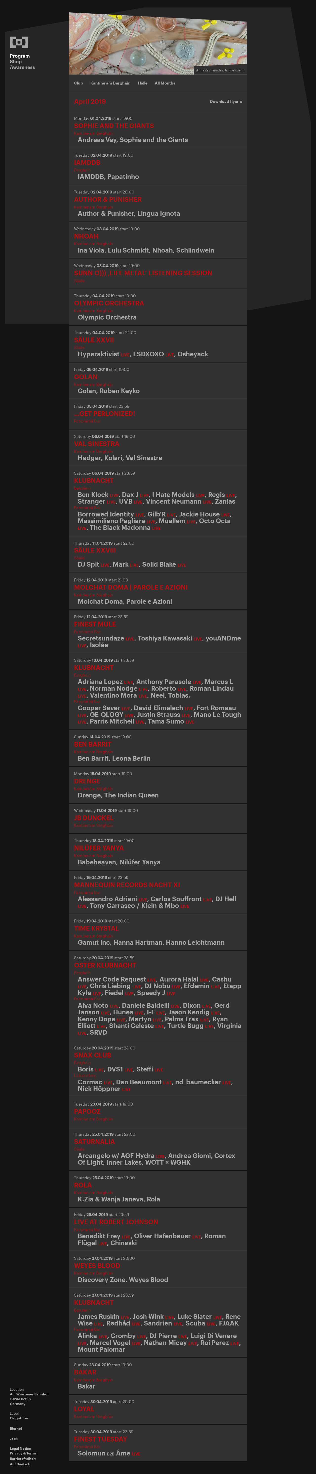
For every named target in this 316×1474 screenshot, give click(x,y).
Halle (142, 83)
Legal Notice (20, 1448)
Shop (16, 61)
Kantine (110, 83)
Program (20, 56)
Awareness (22, 67)
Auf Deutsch (20, 1464)
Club (78, 83)
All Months (165, 83)
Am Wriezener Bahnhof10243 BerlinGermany (29, 1399)
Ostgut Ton (19, 1418)
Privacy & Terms (23, 1453)
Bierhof (16, 1428)
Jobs (14, 1438)
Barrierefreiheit (23, 1458)
